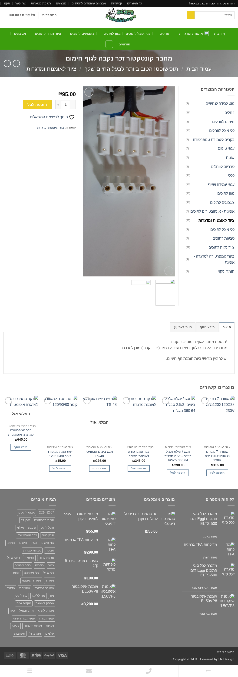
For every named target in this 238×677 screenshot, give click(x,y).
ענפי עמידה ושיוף (221, 185)
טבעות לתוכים (224, 238)
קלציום (49, 633)
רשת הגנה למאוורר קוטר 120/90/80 (60, 454)
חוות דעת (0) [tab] (183, 327)
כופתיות (29, 558)
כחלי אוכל (13, 558)
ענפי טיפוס (226, 148)
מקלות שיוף (24, 603)
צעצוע (50, 626)
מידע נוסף (99, 468)
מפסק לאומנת (45, 603)
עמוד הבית (199, 69)
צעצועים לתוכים (82, 33)
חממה (11, 542)
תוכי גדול (35, 633)
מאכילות (24, 588)
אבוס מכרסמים (44, 520)
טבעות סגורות (32, 550)
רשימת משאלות (41, 3)
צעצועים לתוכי (33, 626)
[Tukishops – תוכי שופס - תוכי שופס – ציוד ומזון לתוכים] (119, 15)
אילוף (20, 527)
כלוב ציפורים (23, 565)
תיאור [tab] (227, 327)
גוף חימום (47, 542)
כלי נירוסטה (31, 573)
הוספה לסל (37, 105)
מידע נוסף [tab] (207, 327)
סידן (12, 610)
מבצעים (61, 3)
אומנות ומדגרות (191, 33)
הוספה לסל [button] (217, 472)
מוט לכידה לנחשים (220, 103)
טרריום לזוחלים (223, 167)
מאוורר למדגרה (44, 588)
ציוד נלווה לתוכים (48, 33)
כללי (231, 175)
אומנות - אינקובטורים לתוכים (212, 211)
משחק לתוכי (46, 610)
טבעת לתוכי (46, 558)
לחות (16, 573)
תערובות (19, 633)
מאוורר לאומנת (31, 580)
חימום (23, 542)
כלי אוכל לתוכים (138, 33)
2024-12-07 (46, 512)
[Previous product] (7, 63)
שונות (230, 158)
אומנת (32, 527)
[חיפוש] (109, 44)
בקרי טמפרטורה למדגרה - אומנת (214, 259)
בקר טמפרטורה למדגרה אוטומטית (20, 432)
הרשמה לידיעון (225, 652)
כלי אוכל (48, 573)
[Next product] (16, 63)
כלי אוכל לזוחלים (222, 131)
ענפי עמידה (46, 618)
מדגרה (11, 588)
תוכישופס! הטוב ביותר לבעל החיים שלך (131, 69)
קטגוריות (116, 3)
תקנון (6, 3)
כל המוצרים (134, 3)
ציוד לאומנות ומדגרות (51, 69)
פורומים (124, 44)
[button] (49, 15)
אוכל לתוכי (47, 527)
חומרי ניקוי (226, 271)
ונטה (34, 542)
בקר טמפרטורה (27, 535)
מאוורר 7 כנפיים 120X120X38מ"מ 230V (217, 456)
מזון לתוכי (21, 595)
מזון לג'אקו (38, 595)
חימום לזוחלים (223, 122)
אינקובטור (48, 535)
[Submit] (191, 15)
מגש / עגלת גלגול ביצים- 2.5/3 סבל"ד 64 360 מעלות (178, 456)
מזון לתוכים (112, 33)
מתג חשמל (26, 610)
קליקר (15, 626)
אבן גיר (25, 520)
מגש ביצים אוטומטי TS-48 (99, 454)
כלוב (51, 565)
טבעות (50, 550)
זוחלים (164, 33)
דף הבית (220, 33)
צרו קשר (20, 3)
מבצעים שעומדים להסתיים (89, 3)
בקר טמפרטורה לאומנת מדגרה (138, 454)
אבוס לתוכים (26, 512)
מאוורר (49, 580)
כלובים (39, 565)
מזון (52, 595)
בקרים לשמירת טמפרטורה (214, 140)
